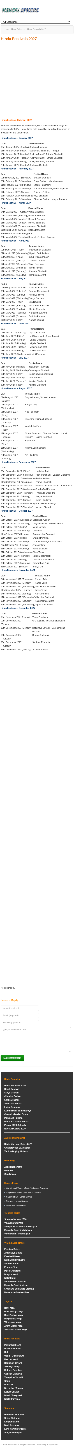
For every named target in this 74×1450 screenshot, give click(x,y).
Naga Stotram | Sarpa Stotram (19, 1197)
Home (6, 29)
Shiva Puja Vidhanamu (16, 1205)
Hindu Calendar (18, 29)
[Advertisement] (37, 80)
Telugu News (52, 1445)
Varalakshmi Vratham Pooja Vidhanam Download (27, 1188)
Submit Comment (12, 1058)
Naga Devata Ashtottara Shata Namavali (23, 1192)
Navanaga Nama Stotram (17, 1201)
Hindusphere (13, 1445)
